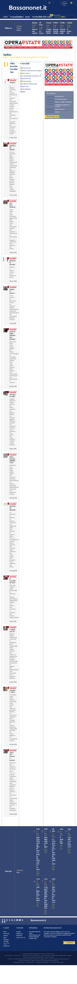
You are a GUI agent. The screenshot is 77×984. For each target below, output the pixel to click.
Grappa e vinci (12, 691)
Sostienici (69, 942)
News (5, 17)
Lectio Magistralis (60, 99)
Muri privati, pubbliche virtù (13, 460)
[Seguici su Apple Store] (2, 922)
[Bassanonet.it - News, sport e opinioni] (20, 7)
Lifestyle (42, 17)
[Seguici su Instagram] (4, 920)
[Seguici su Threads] (7, 920)
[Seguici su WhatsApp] (14, 920)
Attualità (12, 80)
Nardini (22, 92)
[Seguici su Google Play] (5, 922)
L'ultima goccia (12, 630)
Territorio (35, 17)
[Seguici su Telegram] (17, 920)
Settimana (20, 870)
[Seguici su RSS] (22, 920)
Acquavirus (13, 82)
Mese (18, 872)
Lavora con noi (20, 937)
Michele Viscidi (25, 68)
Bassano (19, 26)
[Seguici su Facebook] (2, 920)
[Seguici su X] (9, 920)
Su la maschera (59, 109)
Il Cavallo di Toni (12, 581)
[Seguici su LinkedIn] (12, 920)
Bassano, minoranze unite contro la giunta (64, 34)
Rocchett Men (59, 96)
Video (49, 16)
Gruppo (18, 931)
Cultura (21, 17)
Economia (13, 17)
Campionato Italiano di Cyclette (62, 105)
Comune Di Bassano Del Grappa (31, 70)
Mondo (19, 30)
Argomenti (57, 17)
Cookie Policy (30, 962)
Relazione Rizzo (25, 78)
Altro (63, 17)
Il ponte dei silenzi (69, 32)
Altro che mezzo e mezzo (12, 756)
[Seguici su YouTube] (20, 920)
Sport (27, 17)
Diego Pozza (24, 86)
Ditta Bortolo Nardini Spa (28, 84)
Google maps (33, 938)
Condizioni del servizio (57, 962)
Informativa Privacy (19, 962)
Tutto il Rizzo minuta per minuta (12, 335)
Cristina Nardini (25, 89)
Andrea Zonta (24, 73)
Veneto (19, 28)
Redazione (19, 933)
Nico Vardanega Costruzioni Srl (30, 76)
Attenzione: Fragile (14, 395)
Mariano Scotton (25, 81)
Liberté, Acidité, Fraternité (63, 102)
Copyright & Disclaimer (42, 962)
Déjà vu (57, 112)
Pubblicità (19, 935)
